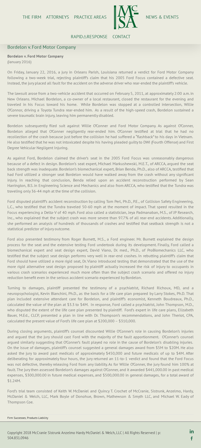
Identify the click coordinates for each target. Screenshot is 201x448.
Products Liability (37, 418)
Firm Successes (16, 418)
